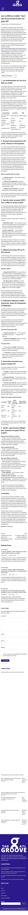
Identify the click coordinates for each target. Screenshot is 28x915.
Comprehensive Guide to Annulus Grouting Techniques (12, 879)
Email (2, 640)
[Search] (18, 9)
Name (3, 634)
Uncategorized (9, 526)
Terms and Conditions (5, 898)
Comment (3, 616)
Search (2, 901)
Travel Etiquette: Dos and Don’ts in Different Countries (12, 774)
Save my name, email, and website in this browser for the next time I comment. (15, 654)
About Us (3, 890)
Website (3, 647)
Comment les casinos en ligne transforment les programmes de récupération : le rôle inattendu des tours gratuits (14, 571)
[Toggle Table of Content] (14, 76)
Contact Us (3, 893)
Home (2, 888)
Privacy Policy (4, 895)
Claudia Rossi (18, 24)
